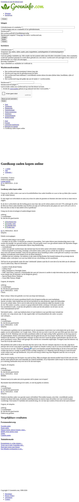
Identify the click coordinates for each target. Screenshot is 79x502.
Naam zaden (5, 428)
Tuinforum (8, 106)
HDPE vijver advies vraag (9, 432)
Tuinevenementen (10, 112)
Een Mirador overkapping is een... (12, 449)
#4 (1, 325)
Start (6, 104)
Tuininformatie (10, 110)
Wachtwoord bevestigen (9, 84)
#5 (1, 374)
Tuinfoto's (8, 114)
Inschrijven (8, 15)
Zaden (3, 433)
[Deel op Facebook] (10, 222)
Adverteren (8, 497)
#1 (1, 183)
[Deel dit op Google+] (10, 223)
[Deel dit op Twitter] (10, 227)
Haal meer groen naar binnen (10, 447)
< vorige (7, 169)
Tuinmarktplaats (10, 115)
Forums (7, 123)
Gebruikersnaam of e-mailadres (11, 27)
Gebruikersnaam (7, 50)
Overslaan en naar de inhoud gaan (12, 2)
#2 (1, 231)
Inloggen (8, 13)
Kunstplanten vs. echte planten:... (11, 443)
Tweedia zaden (6, 426)
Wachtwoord (5, 31)
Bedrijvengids (9, 117)
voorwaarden (14, 89)
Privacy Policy (9, 496)
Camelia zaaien (6, 435)
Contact (7, 499)
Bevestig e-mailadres (8, 61)
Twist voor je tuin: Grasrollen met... (12, 445)
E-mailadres (5, 54)
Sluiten (4, 39)
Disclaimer (8, 494)
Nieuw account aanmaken (9, 99)
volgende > (8, 172)
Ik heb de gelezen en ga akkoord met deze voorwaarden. (26, 89)
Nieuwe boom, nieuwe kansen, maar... (13, 430)
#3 (1, 290)
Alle (6, 170)
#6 (1, 392)
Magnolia (27, 348)
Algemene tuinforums (12, 125)
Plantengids (8, 108)
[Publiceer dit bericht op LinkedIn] (10, 225)
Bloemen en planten (11, 126)
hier (22, 35)
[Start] (22, 10)
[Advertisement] (39, 145)
